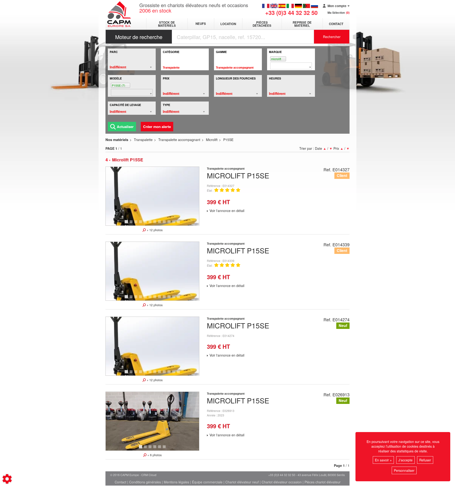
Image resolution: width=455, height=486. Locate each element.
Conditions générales (145, 482)
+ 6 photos (154, 455)
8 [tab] (160, 223)
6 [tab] (151, 223)
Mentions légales (176, 482)
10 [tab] (171, 223)
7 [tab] (155, 223)
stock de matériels (167, 24)
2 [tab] (132, 223)
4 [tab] (141, 223)
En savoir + (383, 460)
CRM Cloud (148, 475)
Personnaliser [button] (404, 470)
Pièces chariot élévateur (323, 482)
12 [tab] (180, 223)
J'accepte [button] (405, 460)
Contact (336, 23)
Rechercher (332, 36)
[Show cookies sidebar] (7, 479)
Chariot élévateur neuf (242, 482)
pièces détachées (262, 24)
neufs (201, 24)
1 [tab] (127, 223)
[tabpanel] (152, 196)
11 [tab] (175, 223)
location (228, 23)
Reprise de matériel (302, 24)
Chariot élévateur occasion (282, 482)
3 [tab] (136, 223)
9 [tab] (165, 223)
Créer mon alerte (157, 126)
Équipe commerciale (207, 482)
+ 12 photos (154, 230)
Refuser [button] (425, 460)
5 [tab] (146, 223)
